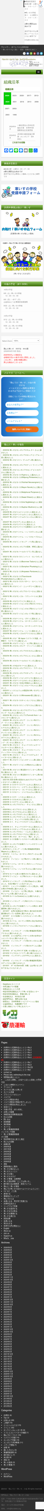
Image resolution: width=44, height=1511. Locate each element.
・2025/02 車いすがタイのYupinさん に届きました (20, 474)
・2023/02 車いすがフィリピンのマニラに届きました (21, 678)
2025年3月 (8, 1272)
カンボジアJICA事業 (11, 1442)
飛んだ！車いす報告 (11, 1186)
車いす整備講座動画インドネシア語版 (10, 1130)
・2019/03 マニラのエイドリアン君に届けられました (21, 953)
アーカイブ (8, 1087)
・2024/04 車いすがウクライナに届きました (18, 524)
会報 (5, 1447)
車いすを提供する (10, 1208)
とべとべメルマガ (10, 1425)
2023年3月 (8, 1321)
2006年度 (7, 1161)
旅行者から (8, 1455)
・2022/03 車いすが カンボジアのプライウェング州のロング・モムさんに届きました (22, 711)
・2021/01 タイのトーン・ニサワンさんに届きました (21, 787)
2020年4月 (8, 1388)
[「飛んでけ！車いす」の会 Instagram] (24, 53)
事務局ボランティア (11, 1196)
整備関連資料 (9, 1452)
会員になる (8, 1221)
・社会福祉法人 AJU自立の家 (13, 996)
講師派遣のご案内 (10, 1166)
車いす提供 (8, 1462)
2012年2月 (8, 1406)
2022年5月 (8, 1344)
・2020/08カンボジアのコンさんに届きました (19, 809)
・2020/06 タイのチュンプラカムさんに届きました (21, 829)
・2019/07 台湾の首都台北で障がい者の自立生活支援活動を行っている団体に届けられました (21, 912)
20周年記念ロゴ (10, 1203)
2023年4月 (8, 1319)
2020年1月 (8, 1393)
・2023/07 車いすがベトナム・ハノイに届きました (21, 631)
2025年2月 (8, 1274)
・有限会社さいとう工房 (10, 989)
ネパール (7, 1126)
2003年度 (7, 1154)
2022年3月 (8, 1349)
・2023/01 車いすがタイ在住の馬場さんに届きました (21, 683)
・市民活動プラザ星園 (9, 986)
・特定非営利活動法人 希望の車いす (15, 994)
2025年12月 (8, 1259)
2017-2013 (29, 98)
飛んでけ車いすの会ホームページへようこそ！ (22, 1188)
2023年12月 (8, 1299)
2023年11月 (8, 1302)
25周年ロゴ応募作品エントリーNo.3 (18, 1050)
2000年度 (7, 1146)
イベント (7, 1427)
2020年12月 (8, 1371)
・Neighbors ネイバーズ (10, 984)
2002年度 (7, 1151)
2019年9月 (8, 1398)
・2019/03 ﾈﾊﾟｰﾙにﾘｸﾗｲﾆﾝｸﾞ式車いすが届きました (21, 950)
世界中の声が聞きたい (12, 1226)
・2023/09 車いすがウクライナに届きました (18, 601)
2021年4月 (8, 1364)
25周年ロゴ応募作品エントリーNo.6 (21, 1058)
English (6, 1228)
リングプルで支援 (10, 1206)
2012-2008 (36, 98)
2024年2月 (8, 1294)
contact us (8, 1072)
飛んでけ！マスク (10, 1435)
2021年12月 (8, 1354)
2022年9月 (8, 1334)
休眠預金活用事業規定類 (13, 1114)
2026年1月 (8, 1257)
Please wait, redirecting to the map (17, 1074)
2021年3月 (8, 1366)
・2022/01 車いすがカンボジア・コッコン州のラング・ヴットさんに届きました (21, 721)
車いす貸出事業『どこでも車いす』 (17, 1181)
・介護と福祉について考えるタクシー (15, 1006)
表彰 (5, 1164)
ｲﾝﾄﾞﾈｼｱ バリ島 (10, 1191)
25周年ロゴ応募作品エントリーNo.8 (18, 1064)
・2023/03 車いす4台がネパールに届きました (18, 665)
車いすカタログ (10, 1176)
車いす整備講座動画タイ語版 (10, 1135)
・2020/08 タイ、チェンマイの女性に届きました (20, 819)
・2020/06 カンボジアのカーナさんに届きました (20, 834)
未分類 (6, 1457)
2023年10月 (8, 1304)
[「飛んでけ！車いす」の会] (22, 62)
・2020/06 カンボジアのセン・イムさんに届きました (21, 831)
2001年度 (7, 1149)
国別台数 (7, 1218)
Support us (8, 1235)
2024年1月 (8, 1297)
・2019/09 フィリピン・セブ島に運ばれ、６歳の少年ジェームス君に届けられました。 (21, 892)
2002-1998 (14, 111)
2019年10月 (8, 1396)
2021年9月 (8, 1356)
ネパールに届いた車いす (13, 1089)
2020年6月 (8, 1386)
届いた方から (9, 1450)
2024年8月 (8, 1284)
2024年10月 (8, 1279)
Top (5, 1417)
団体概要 (7, 1121)
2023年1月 (8, 1326)
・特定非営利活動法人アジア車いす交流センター (20, 991)
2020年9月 (8, 1378)
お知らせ (7, 1420)
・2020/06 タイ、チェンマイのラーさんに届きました (21, 826)
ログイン (7, 1474)
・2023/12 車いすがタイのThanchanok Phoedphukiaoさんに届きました (16, 577)
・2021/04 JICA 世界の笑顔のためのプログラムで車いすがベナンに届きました (21, 780)
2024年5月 (8, 1289)
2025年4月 (8, 1269)
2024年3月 (8, 1292)
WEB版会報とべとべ (11, 1077)
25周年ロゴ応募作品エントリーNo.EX (18, 1067)
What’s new (9, 1238)
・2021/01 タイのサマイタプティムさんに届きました (21, 784)
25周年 (6, 1415)
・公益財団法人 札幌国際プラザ (14, 1004)
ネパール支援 (9, 1092)
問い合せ (7, 1119)
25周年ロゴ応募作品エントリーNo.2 (18, 1047)
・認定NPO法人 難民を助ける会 (14, 999)
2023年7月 (8, 1312)
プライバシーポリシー (12, 1094)
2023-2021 (14, 98)
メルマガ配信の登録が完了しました (17, 1102)
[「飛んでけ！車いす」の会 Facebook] (38, 53)
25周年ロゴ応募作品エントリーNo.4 (18, 1052)
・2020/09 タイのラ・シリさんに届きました (18, 797)
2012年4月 (8, 1403)
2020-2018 (22, 98)
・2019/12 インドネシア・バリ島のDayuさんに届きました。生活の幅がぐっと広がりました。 (21, 882)
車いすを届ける (10, 1216)
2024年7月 (8, 1287)
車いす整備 (8, 1464)
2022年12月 (8, 1329)
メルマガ (7, 1097)
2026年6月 (8, 1250)
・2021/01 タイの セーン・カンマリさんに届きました (22, 789)
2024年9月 (8, 1282)
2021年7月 (8, 1359)
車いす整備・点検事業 (12, 1178)
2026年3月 (8, 1255)
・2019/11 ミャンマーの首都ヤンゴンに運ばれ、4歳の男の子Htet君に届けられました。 (22, 887)
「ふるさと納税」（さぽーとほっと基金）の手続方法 (21, 1080)
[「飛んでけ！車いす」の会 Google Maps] (31, 53)
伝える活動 (8, 1116)
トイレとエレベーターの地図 (15, 1432)
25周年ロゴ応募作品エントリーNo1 (17, 1069)
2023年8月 (8, 1309)
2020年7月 (8, 1383)
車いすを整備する (10, 1213)
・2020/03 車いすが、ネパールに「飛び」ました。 (21, 836)
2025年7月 (8, 1267)
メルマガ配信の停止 (11, 1099)
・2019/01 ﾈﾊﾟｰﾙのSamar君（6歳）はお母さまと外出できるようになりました (21, 966)
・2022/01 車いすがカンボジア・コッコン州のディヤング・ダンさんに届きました (21, 741)
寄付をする (8, 1223)
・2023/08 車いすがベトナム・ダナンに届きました (21, 618)
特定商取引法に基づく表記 (14, 1139)
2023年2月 (8, 1324)
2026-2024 (7, 98)
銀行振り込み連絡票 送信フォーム (17, 1183)
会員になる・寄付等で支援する (16, 1201)
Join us (6, 1233)
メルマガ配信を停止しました (15, 1104)
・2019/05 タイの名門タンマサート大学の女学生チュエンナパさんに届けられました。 (21, 936)
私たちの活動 (9, 1141)
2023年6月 (8, 1314)
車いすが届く (9, 1173)
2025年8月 (8, 1264)
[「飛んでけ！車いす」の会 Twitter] (41, 53)
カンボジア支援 (10, 1440)
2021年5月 (8, 1361)
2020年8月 (8, 1381)
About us (7, 1230)
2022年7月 (8, 1339)
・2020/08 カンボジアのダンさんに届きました (19, 814)
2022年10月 (8, 1331)
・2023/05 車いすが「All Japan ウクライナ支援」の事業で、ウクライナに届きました (21, 639)
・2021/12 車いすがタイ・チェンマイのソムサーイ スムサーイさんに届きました (21, 746)
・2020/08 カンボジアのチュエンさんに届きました (21, 816)
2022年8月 (8, 1336)
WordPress (8, 1476)
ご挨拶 (6, 1422)
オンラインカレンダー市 (13, 1430)
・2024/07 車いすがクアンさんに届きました (18, 522)
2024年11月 (8, 1277)
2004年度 (7, 1156)
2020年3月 (8, 1391)
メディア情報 (9, 1445)
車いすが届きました (11, 1169)
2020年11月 (8, 1373)
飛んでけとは (9, 1198)
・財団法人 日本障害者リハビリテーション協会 (20, 1001)
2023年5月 (8, 1316)
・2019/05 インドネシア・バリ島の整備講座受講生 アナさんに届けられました (21, 931)
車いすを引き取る (10, 1211)
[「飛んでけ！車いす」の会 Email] (27, 53)
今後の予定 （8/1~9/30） (13, 1109)
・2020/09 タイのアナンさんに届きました (17, 802)
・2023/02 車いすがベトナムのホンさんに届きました (21, 680)
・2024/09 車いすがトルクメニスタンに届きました (21, 512)
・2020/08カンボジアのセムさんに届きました (19, 812)
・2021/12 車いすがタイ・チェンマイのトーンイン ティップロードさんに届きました (21, 751)
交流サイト (8, 1107)
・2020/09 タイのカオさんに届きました (16, 799)
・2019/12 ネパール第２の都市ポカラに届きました (21, 873)
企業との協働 (9, 1112)
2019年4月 (8, 1401)
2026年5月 (8, 1252)
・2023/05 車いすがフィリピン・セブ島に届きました (21, 643)
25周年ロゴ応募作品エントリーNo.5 (18, 1055)
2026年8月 (8, 1247)
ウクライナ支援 (10, 1437)
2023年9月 (8, 1307)
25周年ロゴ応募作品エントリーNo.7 (18, 1062)
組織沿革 (7, 1144)
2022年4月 (8, 1346)
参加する (7, 1193)
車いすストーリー (10, 1171)
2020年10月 (8, 1376)
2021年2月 (8, 1369)
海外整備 (7, 1124)
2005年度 (7, 1159)
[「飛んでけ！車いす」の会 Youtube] (34, 53)
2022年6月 (8, 1341)
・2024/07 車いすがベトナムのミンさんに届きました (21, 514)
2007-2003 (7, 111)
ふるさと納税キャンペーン (14, 1084)
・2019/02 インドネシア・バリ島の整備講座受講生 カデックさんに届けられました (21, 961)
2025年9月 (8, 1262)
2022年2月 (8, 1351)
